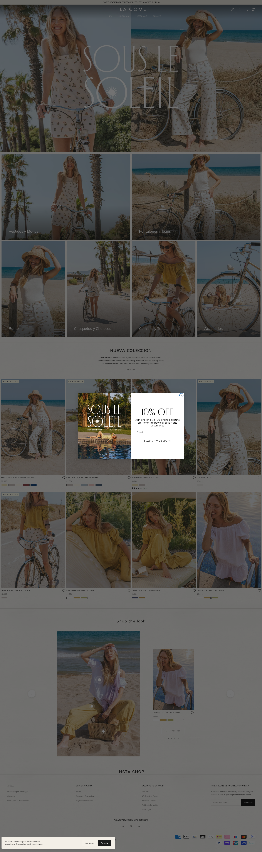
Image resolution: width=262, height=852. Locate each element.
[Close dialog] (181, 395)
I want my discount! (157, 440)
